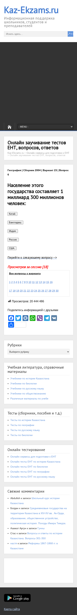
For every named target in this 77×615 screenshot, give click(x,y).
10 (29, 282)
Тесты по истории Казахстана (27, 420)
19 (17, 290)
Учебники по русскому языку (27, 388)
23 (32, 290)
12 (36, 282)
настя (13, 543)
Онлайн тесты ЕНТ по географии (29, 471)
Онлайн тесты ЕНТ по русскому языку (32, 476)
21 (24, 290)
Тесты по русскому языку (25, 430)
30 (57, 290)
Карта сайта (12, 609)
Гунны (41, 528)
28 (50, 290)
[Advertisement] (38, 82)
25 (39, 290)
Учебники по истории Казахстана (29, 378)
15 (47, 282)
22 (28, 290)
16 (51, 282)
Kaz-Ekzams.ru (31, 10)
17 (10, 290)
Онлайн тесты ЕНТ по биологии (29, 466)
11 (33, 282)
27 (46, 290)
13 (40, 282)
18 (14, 290)
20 (21, 290)
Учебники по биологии (23, 383)
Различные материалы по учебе (29, 398)
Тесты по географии (22, 425)
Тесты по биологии (21, 435)
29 (53, 290)
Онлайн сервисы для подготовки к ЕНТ (33, 456)
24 (35, 290)
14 (44, 282)
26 (42, 290)
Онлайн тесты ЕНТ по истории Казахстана (35, 461)
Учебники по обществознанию (28, 393)
